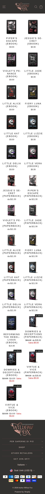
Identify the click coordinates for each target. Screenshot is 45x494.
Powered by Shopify (22, 492)
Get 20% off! (22, 459)
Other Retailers (22, 453)
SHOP (22, 447)
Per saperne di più (22, 441)
